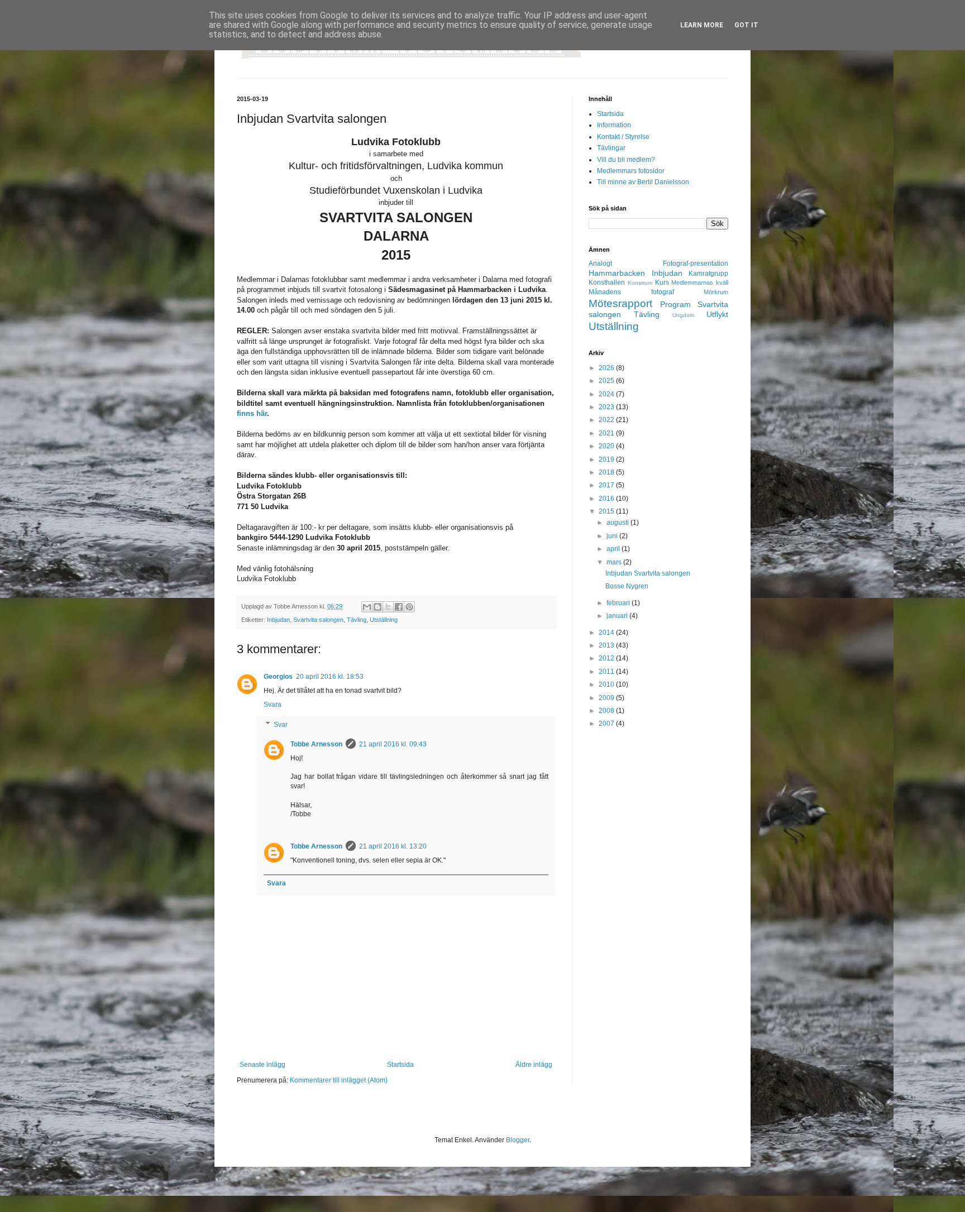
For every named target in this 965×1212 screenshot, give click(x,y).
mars (614, 562)
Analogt (600, 263)
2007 (607, 723)
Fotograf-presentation (695, 263)
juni (612, 536)
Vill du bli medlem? (626, 160)
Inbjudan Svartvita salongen (647, 573)
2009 (607, 698)
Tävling (356, 619)
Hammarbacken (617, 273)
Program (675, 304)
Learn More (701, 25)
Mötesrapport (620, 303)
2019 (607, 459)
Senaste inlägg (262, 1065)
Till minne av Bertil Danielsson (643, 182)
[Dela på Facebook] (398, 606)
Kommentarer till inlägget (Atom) (339, 1080)
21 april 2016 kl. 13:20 (393, 846)
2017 (607, 485)
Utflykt (717, 314)
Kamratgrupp (708, 273)
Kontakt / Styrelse (623, 137)
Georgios (278, 677)
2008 (607, 711)
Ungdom (683, 315)
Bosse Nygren (626, 586)
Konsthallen (607, 282)
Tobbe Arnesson (316, 744)
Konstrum (640, 283)
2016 (607, 498)
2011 (607, 672)
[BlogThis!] (377, 606)
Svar (281, 725)
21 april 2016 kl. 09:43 (393, 744)
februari (619, 603)
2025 (607, 381)
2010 (607, 684)
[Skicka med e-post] (366, 606)
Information (614, 125)
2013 (607, 645)
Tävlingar (611, 148)
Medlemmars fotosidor (631, 171)
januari (617, 616)
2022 (607, 420)
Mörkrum (716, 292)
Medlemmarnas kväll (699, 282)
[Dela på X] (388, 606)
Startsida (400, 1065)
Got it (746, 25)
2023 (607, 407)
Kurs (662, 282)
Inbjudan (278, 619)
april (614, 549)
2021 (607, 433)
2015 (607, 511)
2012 (607, 658)
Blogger (517, 1140)
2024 (607, 394)
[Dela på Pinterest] (409, 606)
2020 (607, 446)
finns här (252, 413)
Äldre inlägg (533, 1065)
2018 (607, 472)
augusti (618, 522)
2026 (607, 368)
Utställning (384, 619)
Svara (272, 704)
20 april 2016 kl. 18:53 (330, 677)
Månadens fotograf (631, 292)
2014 (607, 632)
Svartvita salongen (318, 619)
